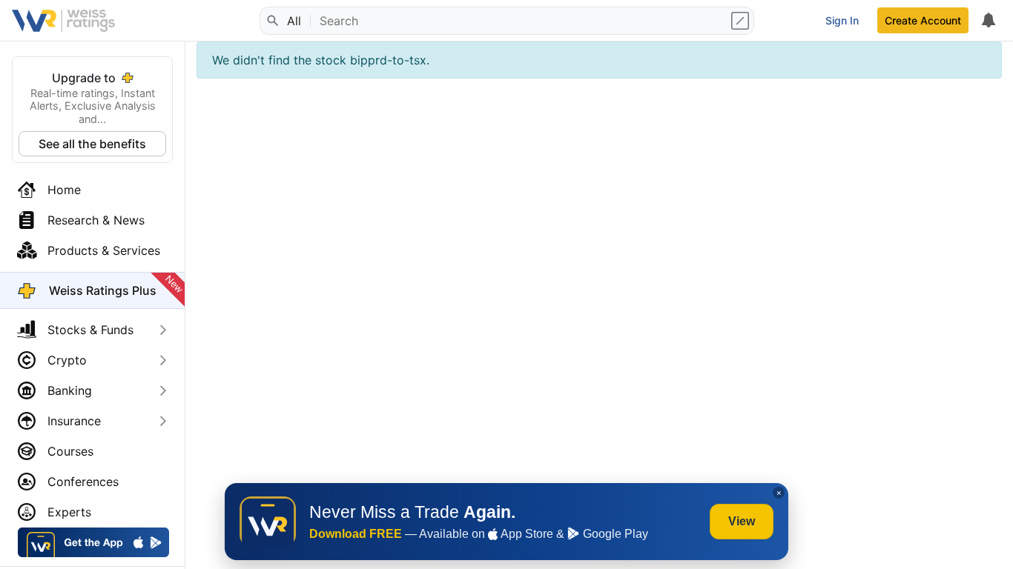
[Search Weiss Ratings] (272, 20)
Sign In (842, 20)
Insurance (74, 421)
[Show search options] (741, 20)
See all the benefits (92, 143)
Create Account (923, 20)
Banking (69, 390)
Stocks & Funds (90, 330)
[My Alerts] (987, 20)
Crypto (67, 360)
